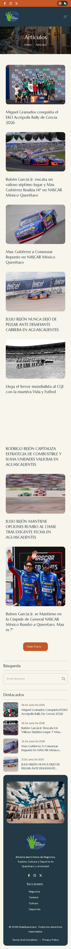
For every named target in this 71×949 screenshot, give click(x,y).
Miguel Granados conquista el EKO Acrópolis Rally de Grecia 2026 (32, 117)
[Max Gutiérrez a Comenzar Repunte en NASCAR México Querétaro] (10, 746)
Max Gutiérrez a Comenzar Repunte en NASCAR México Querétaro (30, 257)
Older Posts (34, 646)
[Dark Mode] (62, 3)
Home (28, 44)
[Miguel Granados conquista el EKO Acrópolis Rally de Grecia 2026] (10, 709)
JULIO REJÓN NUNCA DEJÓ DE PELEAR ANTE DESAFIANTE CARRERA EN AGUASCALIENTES (32, 324)
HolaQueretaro (28, 927)
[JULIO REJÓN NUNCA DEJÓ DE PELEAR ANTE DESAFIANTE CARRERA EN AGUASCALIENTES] (10, 764)
